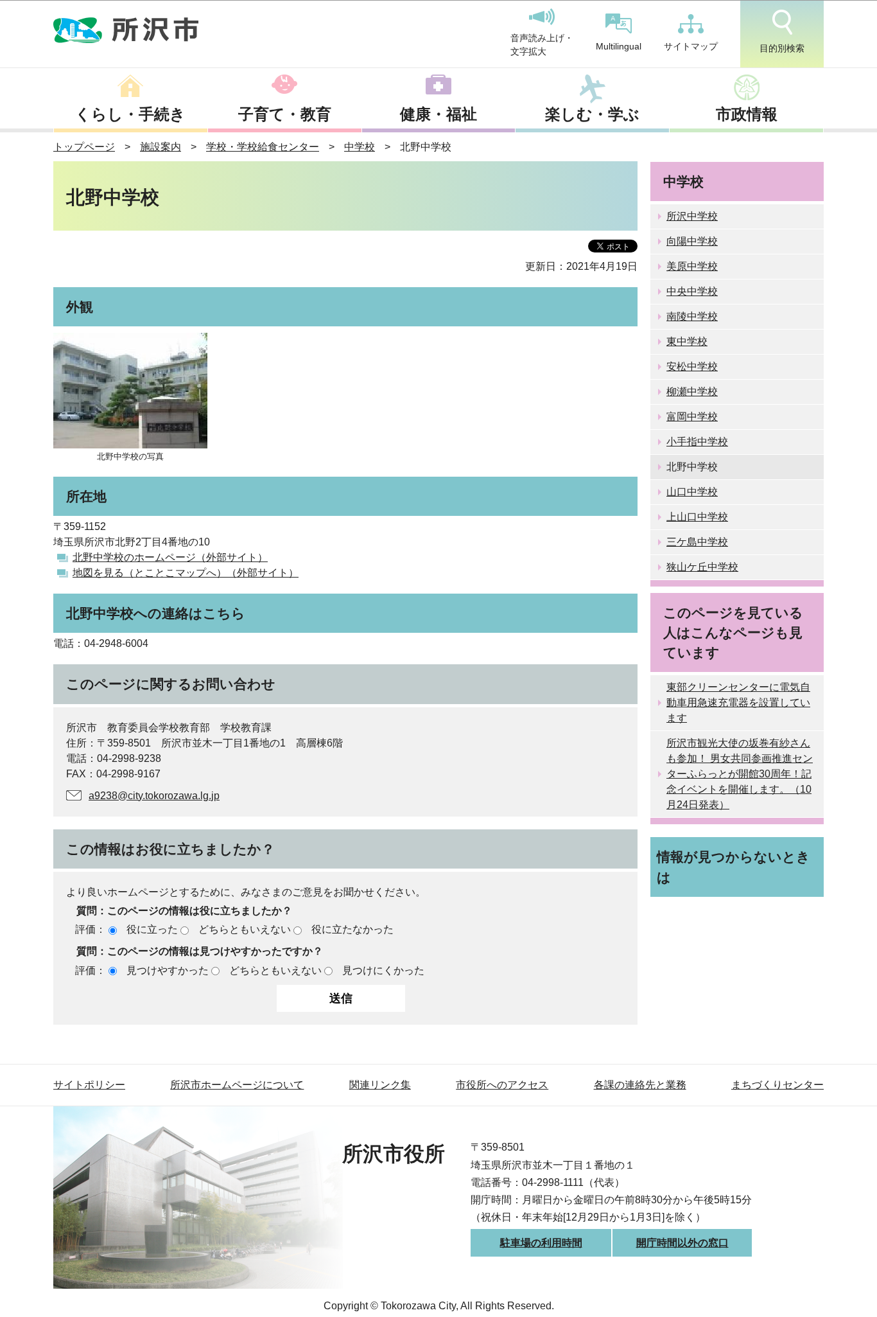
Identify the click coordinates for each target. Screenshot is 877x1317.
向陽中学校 (692, 241)
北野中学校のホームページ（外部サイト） (170, 557)
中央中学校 (692, 291)
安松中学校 (692, 366)
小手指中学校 (697, 441)
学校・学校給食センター (262, 146)
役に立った (152, 929)
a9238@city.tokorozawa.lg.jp (154, 795)
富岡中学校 (692, 416)
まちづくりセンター (777, 1084)
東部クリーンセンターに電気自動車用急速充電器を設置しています (738, 702)
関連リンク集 (380, 1084)
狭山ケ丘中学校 (702, 566)
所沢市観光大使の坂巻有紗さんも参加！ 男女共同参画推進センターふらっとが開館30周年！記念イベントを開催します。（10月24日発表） (739, 774)
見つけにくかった (383, 970)
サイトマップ (691, 46)
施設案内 (160, 146)
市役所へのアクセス (502, 1084)
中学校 (359, 146)
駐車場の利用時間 (541, 1242)
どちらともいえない (244, 929)
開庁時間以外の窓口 (682, 1242)
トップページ (84, 146)
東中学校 (687, 341)
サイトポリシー (89, 1084)
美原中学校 (692, 266)
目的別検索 (782, 48)
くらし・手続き (130, 114)
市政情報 (746, 114)
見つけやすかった (167, 970)
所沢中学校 (692, 216)
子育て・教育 (284, 114)
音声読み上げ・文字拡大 (541, 45)
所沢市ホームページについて (237, 1084)
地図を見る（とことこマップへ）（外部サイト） (186, 572)
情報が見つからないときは (733, 866)
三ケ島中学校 (697, 541)
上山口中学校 (697, 516)
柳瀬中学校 (692, 391)
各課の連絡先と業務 (640, 1084)
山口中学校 (692, 491)
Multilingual (618, 46)
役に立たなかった (352, 929)
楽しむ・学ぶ (592, 114)
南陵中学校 (692, 316)
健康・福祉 (438, 114)
